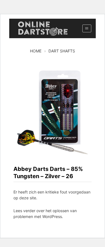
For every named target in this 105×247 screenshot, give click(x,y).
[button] (86, 28)
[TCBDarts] (43, 28)
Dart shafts (61, 51)
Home (35, 51)
